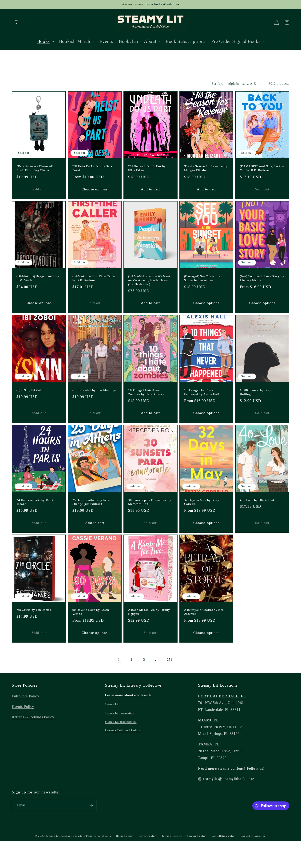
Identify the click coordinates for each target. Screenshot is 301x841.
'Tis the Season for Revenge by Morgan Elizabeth (205, 168)
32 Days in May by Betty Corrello (201, 502)
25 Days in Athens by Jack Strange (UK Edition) (90, 502)
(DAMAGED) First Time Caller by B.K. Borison (93, 278)
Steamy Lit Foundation (119, 713)
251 (169, 659)
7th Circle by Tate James (33, 610)
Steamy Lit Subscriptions (120, 721)
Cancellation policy (224, 835)
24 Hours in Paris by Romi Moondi (34, 502)
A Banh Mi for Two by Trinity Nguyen (149, 612)
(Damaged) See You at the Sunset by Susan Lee (202, 278)
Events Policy (23, 706)
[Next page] (182, 659)
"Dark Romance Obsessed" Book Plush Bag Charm (34, 168)
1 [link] (119, 659)
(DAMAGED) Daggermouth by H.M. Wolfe (37, 278)
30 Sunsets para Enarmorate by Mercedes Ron (149, 502)
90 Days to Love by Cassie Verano (91, 612)
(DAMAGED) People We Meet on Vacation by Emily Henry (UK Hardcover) (149, 280)
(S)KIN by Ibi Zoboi (30, 390)
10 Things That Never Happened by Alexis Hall (201, 392)
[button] (17, 22)
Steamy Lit (112, 704)
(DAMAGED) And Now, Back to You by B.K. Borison (262, 168)
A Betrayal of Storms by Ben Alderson (204, 612)
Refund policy (125, 835)
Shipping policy (197, 835)
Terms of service (172, 835)
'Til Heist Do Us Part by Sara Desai (92, 168)
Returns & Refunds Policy (33, 717)
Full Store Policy (25, 696)
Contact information (253, 835)
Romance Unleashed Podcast (123, 730)
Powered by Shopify (98, 835)
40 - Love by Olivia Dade (257, 500)
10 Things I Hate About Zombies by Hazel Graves (146, 392)
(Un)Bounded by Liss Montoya (94, 390)
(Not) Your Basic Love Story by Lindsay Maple (262, 278)
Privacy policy (148, 835)
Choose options (95, 189)
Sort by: (217, 83)
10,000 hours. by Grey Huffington (255, 392)
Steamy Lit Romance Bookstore (65, 835)
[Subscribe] (91, 805)
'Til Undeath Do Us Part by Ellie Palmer (147, 168)
